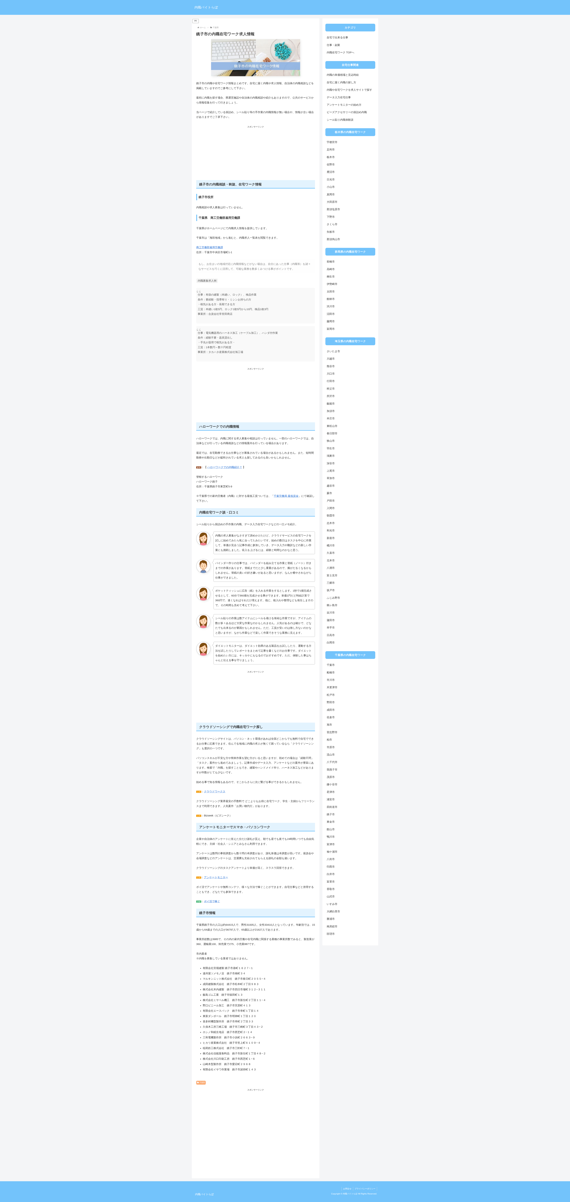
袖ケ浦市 (332, 851)
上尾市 (331, 470)
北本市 (331, 560)
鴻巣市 (331, 455)
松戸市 (331, 694)
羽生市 (331, 448)
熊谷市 (331, 366)
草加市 (331, 478)
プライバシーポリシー (365, 1188)
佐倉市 (331, 717)
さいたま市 (333, 351)
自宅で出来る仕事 (337, 37)
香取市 (331, 889)
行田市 (331, 381)
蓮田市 (331, 620)
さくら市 (332, 224)
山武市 (331, 896)
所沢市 (331, 396)
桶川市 (331, 545)
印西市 (331, 866)
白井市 (331, 874)
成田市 (331, 709)
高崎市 (331, 269)
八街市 (331, 859)
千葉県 (202, 1082)
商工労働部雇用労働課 (209, 247)
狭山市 (331, 440)
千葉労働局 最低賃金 (286, 495)
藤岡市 (331, 321)
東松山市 (332, 426)
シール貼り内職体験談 (340, 119)
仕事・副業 (333, 45)
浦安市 (331, 799)
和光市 (331, 530)
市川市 (331, 679)
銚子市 (331, 814)
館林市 (331, 298)
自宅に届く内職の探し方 (341, 82)
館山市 (331, 829)
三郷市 (331, 582)
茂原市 (331, 777)
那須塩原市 (333, 209)
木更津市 (332, 687)
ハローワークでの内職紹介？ (224, 467)
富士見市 (332, 575)
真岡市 (331, 194)
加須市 (331, 411)
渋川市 (331, 306)
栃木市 (331, 157)
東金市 (331, 821)
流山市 (331, 754)
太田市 (331, 291)
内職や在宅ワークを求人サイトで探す (349, 89)
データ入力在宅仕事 (339, 97)
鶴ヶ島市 (332, 605)
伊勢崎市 (332, 284)
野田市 (331, 702)
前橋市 (331, 261)
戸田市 (331, 500)
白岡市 (331, 642)
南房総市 (332, 926)
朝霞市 (331, 515)
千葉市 (331, 664)
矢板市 (331, 231)
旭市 (329, 724)
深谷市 (331, 463)
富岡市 (331, 328)
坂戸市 (331, 590)
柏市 (329, 739)
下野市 (331, 216)
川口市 (331, 373)
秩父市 (331, 388)
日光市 (331, 179)
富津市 (331, 844)
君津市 (331, 792)
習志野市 (332, 732)
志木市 (331, 523)
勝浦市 (331, 918)
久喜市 (331, 552)
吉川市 (331, 612)
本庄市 (331, 418)
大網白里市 (333, 911)
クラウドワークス (214, 791)
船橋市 (331, 672)
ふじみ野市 (333, 597)
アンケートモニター (216, 877)
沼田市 (331, 313)
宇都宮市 (332, 142)
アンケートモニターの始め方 (344, 104)
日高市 (331, 635)
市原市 (331, 747)
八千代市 (332, 762)
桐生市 (331, 276)
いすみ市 (332, 904)
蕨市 (329, 493)
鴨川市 (331, 836)
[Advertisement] (255, 154)
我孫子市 (332, 769)
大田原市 (332, 201)
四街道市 (332, 806)
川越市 (331, 358)
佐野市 (331, 164)
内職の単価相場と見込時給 (343, 74)
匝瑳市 (331, 933)
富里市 (331, 881)
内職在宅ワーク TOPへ (340, 52)
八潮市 (331, 567)
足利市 (331, 149)
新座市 (331, 538)
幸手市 (331, 627)
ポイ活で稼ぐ (212, 901)
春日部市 (332, 433)
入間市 (331, 508)
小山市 (331, 186)
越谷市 (331, 485)
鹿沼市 (331, 171)
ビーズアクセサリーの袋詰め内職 (347, 112)
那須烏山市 (333, 239)
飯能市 (331, 403)
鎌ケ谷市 (332, 784)
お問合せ (347, 1188)
